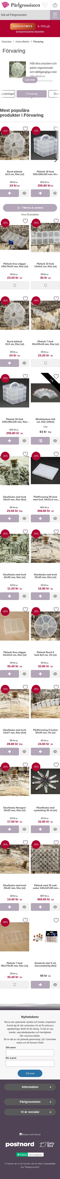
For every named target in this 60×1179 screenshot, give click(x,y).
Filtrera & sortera (32, 207)
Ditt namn (11, 1047)
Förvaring (38, 41)
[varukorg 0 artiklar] (55, 5)
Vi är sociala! (30, 1112)
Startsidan (7, 41)
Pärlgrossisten (30, 1102)
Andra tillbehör (22, 41)
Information (30, 1087)
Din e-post (11, 1058)
